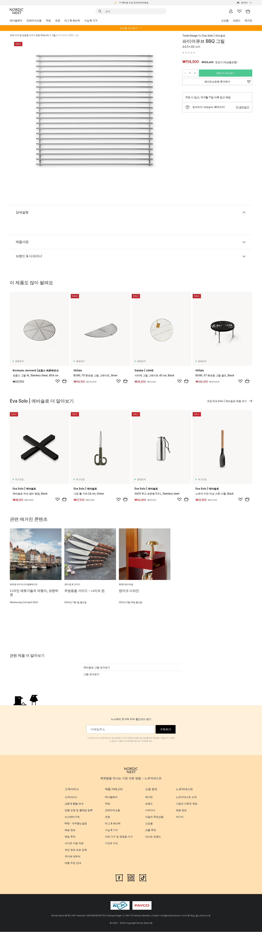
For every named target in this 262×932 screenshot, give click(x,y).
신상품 (225, 20)
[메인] (16, 11)
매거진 (248, 20)
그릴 (53, 35)
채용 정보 (181, 810)
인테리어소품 (34, 20)
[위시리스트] (239, 11)
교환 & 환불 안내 (74, 803)
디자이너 (150, 810)
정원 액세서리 (42, 35)
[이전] (21, 111)
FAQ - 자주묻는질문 (76, 823)
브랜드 (236, 20)
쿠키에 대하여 (72, 856)
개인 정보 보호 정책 (76, 849)
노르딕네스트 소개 (186, 797)
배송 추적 (70, 836)
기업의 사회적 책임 (186, 803)
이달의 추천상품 (154, 816)
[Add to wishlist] (57, 381)
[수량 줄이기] (184, 73)
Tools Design (190, 35)
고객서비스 (71, 797)
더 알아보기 (242, 107)
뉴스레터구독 (72, 816)
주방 (48, 20)
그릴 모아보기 (91, 674)
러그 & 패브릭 (72, 20)
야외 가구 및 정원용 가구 (21, 35)
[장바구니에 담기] (64, 381)
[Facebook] (119, 878)
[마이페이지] (231, 11)
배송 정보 (70, 830)
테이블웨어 (16, 20)
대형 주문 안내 (73, 863)
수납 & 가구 (90, 20)
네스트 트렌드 (153, 836)
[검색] (100, 11)
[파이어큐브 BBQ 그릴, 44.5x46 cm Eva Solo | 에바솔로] (95, 111)
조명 (57, 20)
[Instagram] (131, 878)
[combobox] (244, 2)
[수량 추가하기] (194, 73)
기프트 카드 (111, 843)
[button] (188, 53)
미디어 (179, 816)
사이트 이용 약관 (74, 843)
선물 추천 (150, 830)
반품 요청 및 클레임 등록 (79, 810)
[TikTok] (143, 878)
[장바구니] (248, 11)
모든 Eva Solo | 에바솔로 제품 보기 (227, 401)
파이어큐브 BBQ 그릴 (68, 35)
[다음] (168, 111)
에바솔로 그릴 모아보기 (97, 667)
